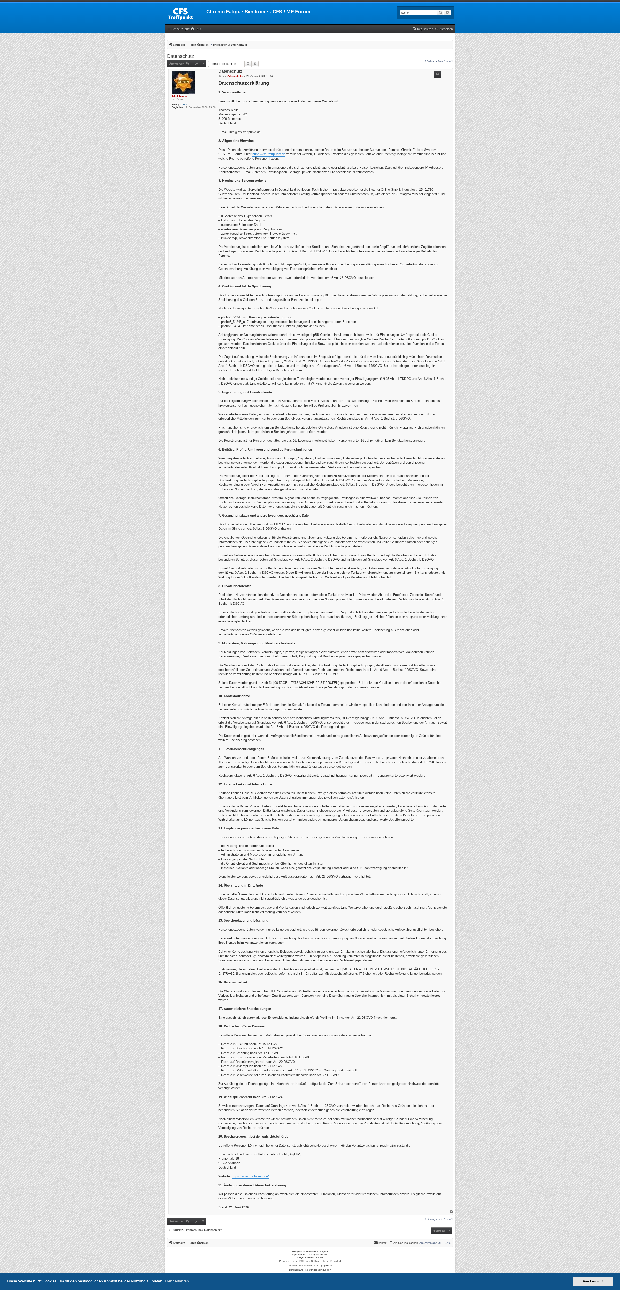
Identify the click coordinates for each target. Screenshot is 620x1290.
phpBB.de (327, 1265)
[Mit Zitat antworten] (437, 74)
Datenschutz (180, 56)
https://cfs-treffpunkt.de (268, 154)
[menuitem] (196, 29)
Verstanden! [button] (593, 1281)
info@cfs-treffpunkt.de (245, 132)
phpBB (297, 1261)
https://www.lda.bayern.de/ (250, 1176)
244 (185, 104)
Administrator (180, 96)
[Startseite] (185, 13)
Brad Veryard (320, 1251)
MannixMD (322, 1254)
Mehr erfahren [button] (177, 1281)
